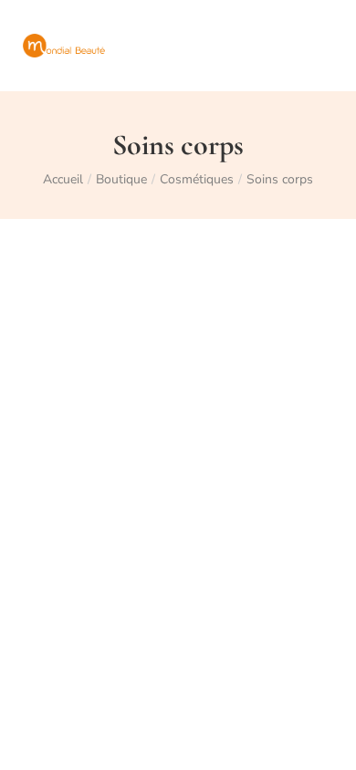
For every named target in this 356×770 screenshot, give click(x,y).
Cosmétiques (197, 179)
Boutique (121, 179)
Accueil (63, 179)
